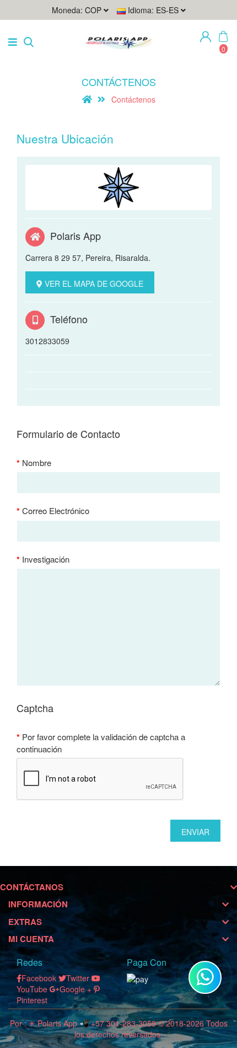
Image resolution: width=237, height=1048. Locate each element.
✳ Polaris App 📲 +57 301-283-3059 (92, 1023)
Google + (75, 988)
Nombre (36, 462)
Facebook (38, 977)
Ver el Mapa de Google (92, 283)
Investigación (45, 559)
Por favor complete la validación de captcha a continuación (101, 743)
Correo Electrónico (55, 510)
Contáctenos (133, 99)
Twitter (77, 977)
